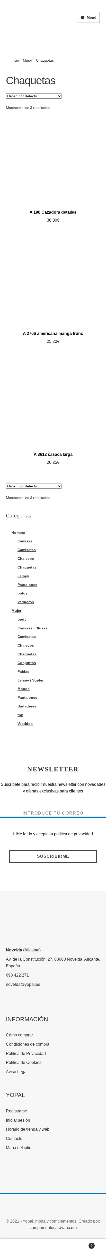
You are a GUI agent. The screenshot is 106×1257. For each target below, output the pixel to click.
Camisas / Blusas (32, 628)
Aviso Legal (17, 1072)
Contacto (14, 1138)
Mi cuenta (17, 1248)
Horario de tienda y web (27, 1129)
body (21, 619)
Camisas (24, 541)
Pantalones (27, 585)
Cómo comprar (19, 1035)
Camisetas (26, 550)
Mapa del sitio (18, 1148)
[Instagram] (30, 1172)
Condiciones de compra (27, 1044)
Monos (23, 689)
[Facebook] (11, 1172)
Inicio (15, 60)
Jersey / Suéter (30, 680)
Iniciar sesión (18, 1120)
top (20, 715)
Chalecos (25, 558)
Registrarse (16, 1111)
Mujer (27, 60)
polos (22, 593)
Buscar (52, 1248)
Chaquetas (27, 567)
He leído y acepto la (55, 834)
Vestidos (25, 724)
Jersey (23, 576)
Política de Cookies (23, 1062)
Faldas (23, 671)
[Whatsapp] (50, 1172)
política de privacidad (73, 834)
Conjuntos (26, 663)
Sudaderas (26, 706)
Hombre (18, 533)
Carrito (82, 1244)
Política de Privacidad (26, 1053)
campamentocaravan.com (53, 1227)
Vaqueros (25, 602)
